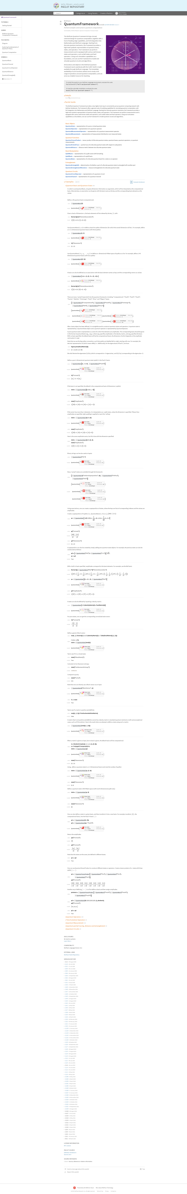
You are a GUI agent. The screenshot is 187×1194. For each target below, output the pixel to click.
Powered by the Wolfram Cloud (85, 1188)
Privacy (107, 1191)
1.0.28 (66, 1090)
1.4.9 (66, 987)
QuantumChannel (7, 64)
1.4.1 (66, 1005)
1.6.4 (66, 973)
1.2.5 (66, 1051)
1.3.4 (66, 1017)
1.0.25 (66, 1097)
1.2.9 (66, 1042)
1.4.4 (66, 998)
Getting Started (6, 25)
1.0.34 (66, 1079)
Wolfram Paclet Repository (71, 955)
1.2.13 (66, 1033)
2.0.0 (66, 969)
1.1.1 (66, 1072)
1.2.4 (66, 1054)
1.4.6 (66, 994)
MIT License (67, 1146)
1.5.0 (66, 985)
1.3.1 (66, 1024)
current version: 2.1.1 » (111, 25)
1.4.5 (66, 996)
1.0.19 (66, 1109)
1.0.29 (66, 1088)
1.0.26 (66, 1095)
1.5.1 (66, 982)
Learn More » (67, 941)
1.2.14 (66, 1031)
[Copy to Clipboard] (77, 203)
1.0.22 (66, 1104)
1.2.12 (66, 1035)
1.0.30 (66, 1086)
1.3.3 (66, 1019)
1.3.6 (66, 1012)
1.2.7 (66, 1047)
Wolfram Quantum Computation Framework (9, 34)
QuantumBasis (6, 60)
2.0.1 (66, 966)
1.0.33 (66, 1081)
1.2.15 (66, 1028)
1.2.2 (66, 1058)
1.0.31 (66, 1083)
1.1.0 (66, 1074)
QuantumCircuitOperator (10, 68)
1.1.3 (66, 1067)
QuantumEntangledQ (8, 75)
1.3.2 (66, 1021)
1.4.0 (66, 1008)
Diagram (4, 43)
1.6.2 (66, 978)
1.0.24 (66, 1099)
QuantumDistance (7, 71)
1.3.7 (66, 1010)
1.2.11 (66, 1038)
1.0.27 (66, 1093)
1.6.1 (66, 980)
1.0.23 (66, 1102)
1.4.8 (66, 989)
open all (77, 181)
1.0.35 (66, 1076)
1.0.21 (66, 1106)
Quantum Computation (9, 52)
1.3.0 (66, 1026)
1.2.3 (66, 1056)
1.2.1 (66, 1060)
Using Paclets (92, 13)
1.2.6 (66, 1049)
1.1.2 (66, 1070)
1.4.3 (66, 1001)
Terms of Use (100, 1191)
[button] (104, 95)
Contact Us (113, 1191)
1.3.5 (66, 1014)
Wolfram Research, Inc (80, 1191)
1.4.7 (66, 992)
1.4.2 (66, 1003)
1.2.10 (66, 1040)
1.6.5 (66, 971)
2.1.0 (66, 964)
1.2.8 (66, 1044)
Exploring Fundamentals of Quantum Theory (10, 47)
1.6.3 (66, 975)
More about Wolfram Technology (104, 1188)
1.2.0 (66, 1063)
